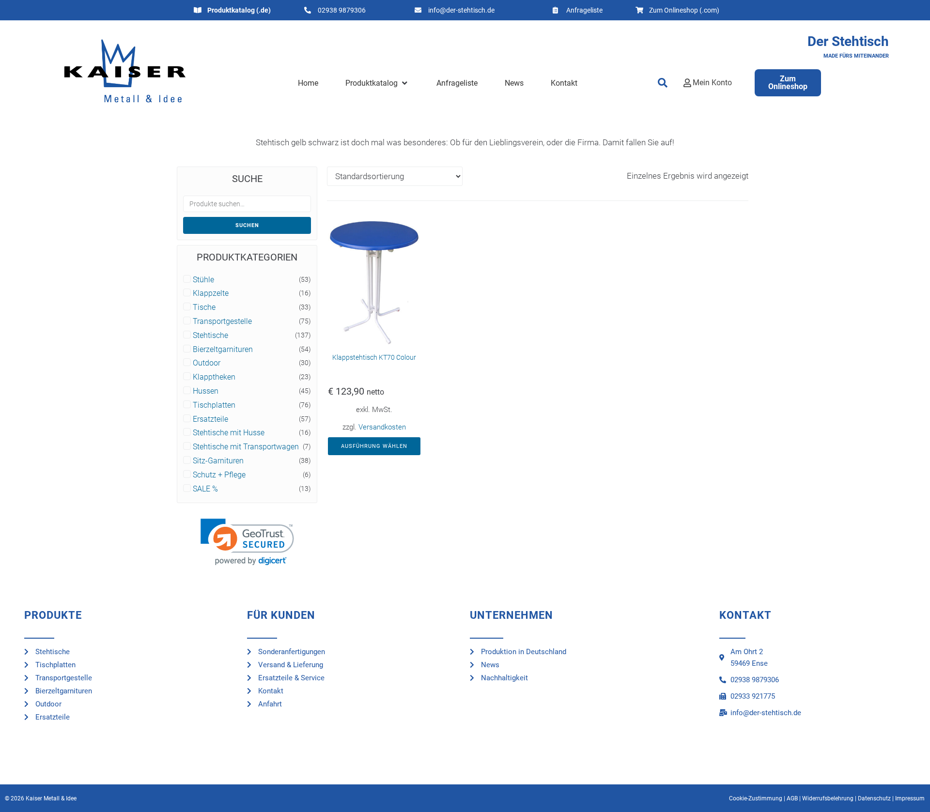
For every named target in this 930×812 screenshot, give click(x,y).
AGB (792, 798)
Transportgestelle (222, 321)
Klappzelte (211, 293)
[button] (377, 83)
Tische (204, 307)
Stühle (203, 280)
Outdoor (206, 363)
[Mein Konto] (687, 82)
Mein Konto (712, 82)
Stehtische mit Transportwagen (246, 447)
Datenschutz (874, 798)
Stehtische (210, 335)
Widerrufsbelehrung (827, 798)
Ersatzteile (210, 419)
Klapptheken (214, 377)
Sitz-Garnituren (218, 461)
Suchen (247, 225)
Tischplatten (214, 405)
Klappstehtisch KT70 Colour (374, 357)
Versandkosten (382, 427)
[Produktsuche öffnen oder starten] (663, 83)
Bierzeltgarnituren (223, 349)
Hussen (205, 391)
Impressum (910, 798)
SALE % (205, 489)
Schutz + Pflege (219, 475)
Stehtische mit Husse (228, 433)
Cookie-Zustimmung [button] (755, 798)
